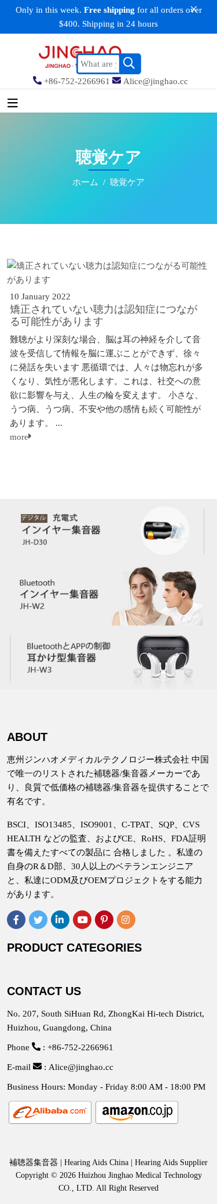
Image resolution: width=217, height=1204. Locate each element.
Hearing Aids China (96, 1162)
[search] (130, 63)
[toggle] (12, 103)
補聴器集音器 (33, 1162)
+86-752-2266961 (77, 81)
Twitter (38, 919)
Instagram (126, 919)
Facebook (16, 919)
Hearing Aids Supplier (171, 1162)
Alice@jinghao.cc (155, 81)
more (19, 437)
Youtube (82, 919)
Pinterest (104, 919)
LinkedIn (60, 919)
